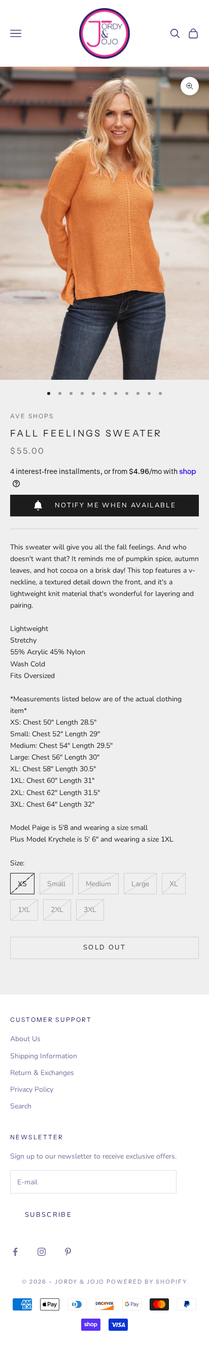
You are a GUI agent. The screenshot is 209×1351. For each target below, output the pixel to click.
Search (20, 1106)
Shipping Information (43, 1056)
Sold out (104, 947)
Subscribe (48, 1214)
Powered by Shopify (147, 1281)
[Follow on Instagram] (42, 1252)
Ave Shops (32, 416)
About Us (25, 1039)
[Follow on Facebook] (15, 1252)
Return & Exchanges (42, 1073)
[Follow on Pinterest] (68, 1252)
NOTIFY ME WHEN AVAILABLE (115, 505)
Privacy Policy (31, 1089)
